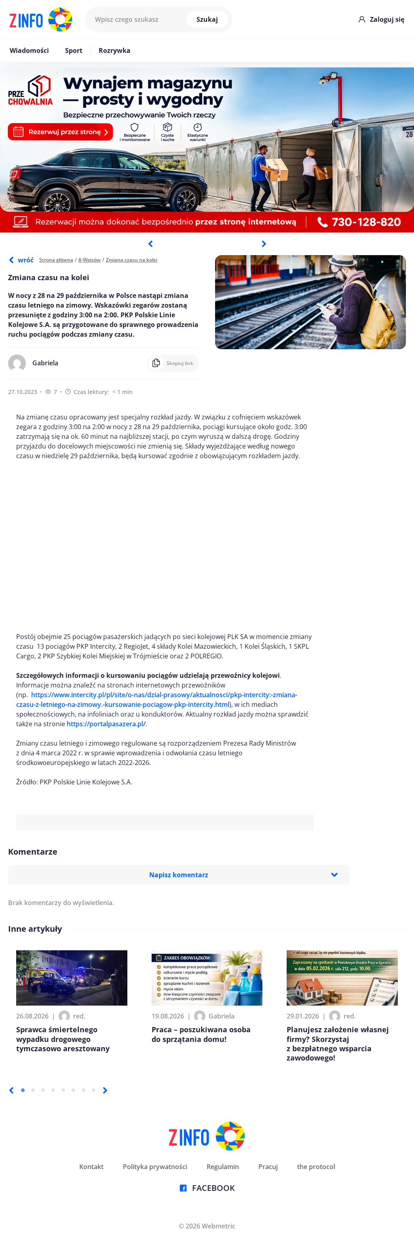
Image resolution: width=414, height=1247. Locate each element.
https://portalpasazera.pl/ (106, 723)
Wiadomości (29, 50)
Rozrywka (115, 50)
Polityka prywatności (155, 1166)
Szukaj (207, 19)
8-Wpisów (89, 259)
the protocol (316, 1166)
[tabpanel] (207, 150)
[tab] (23, 1090)
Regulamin (223, 1166)
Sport (73, 50)
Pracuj (268, 1166)
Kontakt (91, 1166)
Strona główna (56, 259)
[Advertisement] (165, 546)
